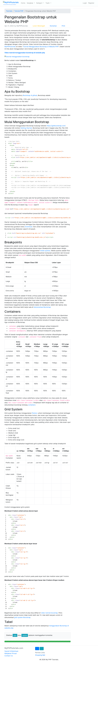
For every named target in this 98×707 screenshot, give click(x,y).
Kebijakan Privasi (10, 653)
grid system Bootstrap (22, 617)
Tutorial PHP (18, 11)
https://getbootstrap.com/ (56, 126)
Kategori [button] (39, 3)
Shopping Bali (40, 655)
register (24, 635)
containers (32, 405)
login (14, 635)
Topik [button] (48, 3)
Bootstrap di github (30, 95)
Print (63, 26)
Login (85, 3)
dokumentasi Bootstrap (42, 307)
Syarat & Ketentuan (11, 651)
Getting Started (26, 128)
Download (28, 227)
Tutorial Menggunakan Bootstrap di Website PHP (40, 46)
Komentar (53, 26)
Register (91, 3)
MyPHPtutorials (10, 46)
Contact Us (8, 656)
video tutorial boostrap (49, 613)
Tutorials (9, 11)
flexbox (34, 413)
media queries (45, 251)
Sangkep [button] (30, 3)
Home (23, 3)
